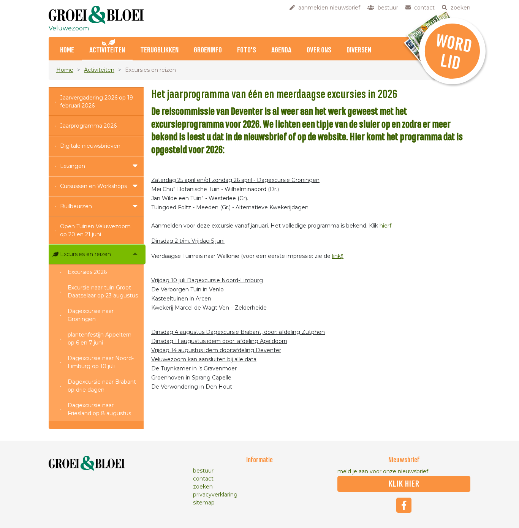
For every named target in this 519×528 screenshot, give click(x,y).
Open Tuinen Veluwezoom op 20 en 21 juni (95, 230)
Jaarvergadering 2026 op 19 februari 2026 (96, 101)
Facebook (403, 505)
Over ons (319, 50)
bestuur (203, 470)
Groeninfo (208, 50)
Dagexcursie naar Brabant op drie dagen (102, 385)
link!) (337, 256)
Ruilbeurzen (76, 206)
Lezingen (72, 166)
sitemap (204, 502)
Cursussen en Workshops (93, 186)
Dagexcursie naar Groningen (91, 315)
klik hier (404, 483)
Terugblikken (159, 50)
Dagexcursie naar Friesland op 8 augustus (99, 409)
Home (67, 50)
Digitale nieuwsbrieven (90, 145)
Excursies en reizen (85, 254)
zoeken (203, 486)
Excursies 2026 (87, 272)
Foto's (246, 50)
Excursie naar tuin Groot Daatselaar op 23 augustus (103, 291)
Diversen (359, 50)
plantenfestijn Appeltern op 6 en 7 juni (99, 338)
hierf (385, 225)
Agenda (281, 50)
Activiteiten (107, 50)
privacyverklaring (215, 494)
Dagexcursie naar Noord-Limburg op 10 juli (101, 362)
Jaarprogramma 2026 (88, 125)
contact (203, 478)
